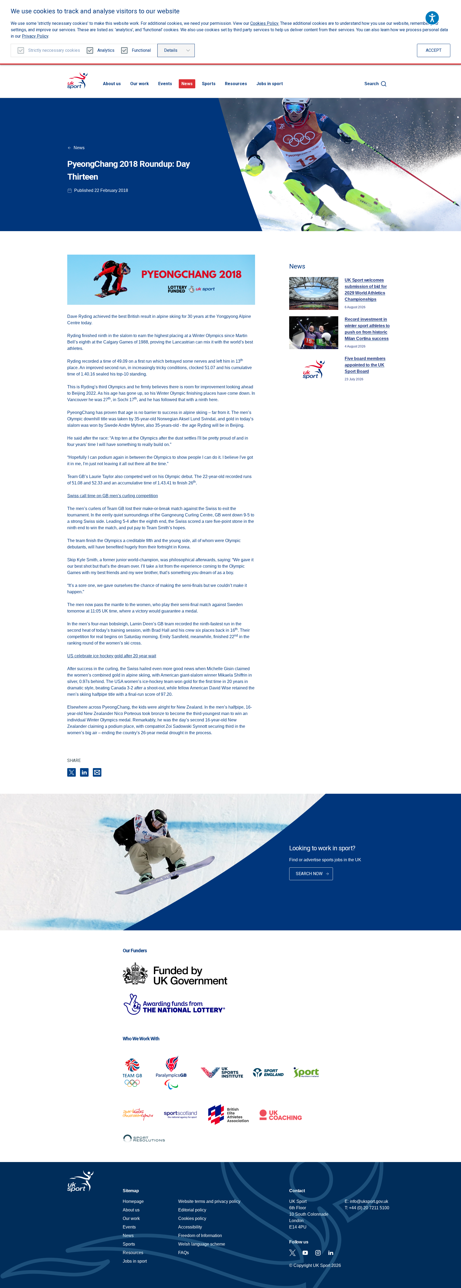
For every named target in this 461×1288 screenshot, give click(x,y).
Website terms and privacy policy (209, 1201)
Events (165, 83)
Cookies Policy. (264, 23)
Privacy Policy (35, 36)
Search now (309, 873)
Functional (141, 50)
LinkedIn (84, 772)
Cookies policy (192, 1218)
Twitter (292, 1253)
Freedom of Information (200, 1235)
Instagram (318, 1253)
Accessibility (190, 1227)
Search (371, 83)
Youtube (305, 1253)
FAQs (183, 1252)
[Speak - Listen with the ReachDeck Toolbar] (432, 18)
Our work (139, 83)
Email (97, 772)
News (187, 83)
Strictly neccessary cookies (54, 50)
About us (112, 83)
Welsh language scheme (201, 1244)
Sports (209, 83)
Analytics (105, 50)
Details (170, 50)
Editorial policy (192, 1210)
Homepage (77, 80)
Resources (236, 83)
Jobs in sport (269, 83)
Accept (434, 50)
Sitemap (131, 1190)
